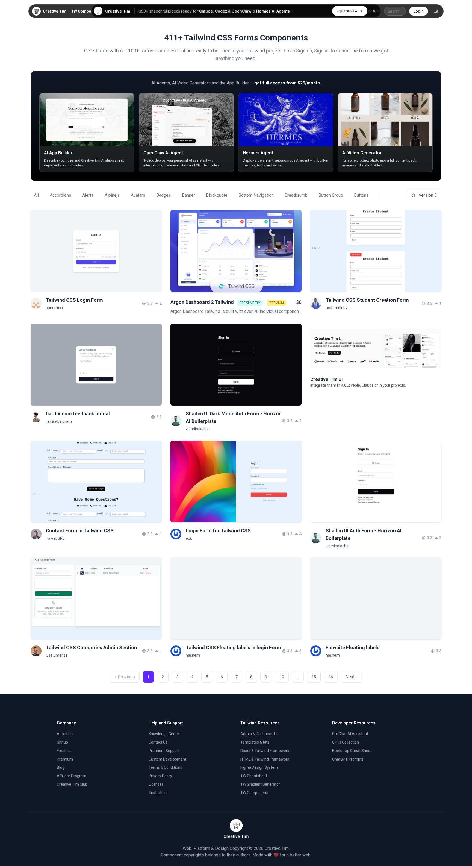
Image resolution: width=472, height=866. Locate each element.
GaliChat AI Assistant (350, 734)
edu (189, 538)
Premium (65, 759)
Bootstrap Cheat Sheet (352, 750)
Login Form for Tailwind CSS (218, 530)
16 (331, 677)
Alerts (88, 195)
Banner (188, 195)
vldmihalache (197, 429)
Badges (163, 195)
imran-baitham (59, 421)
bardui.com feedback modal (78, 413)
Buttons (361, 195)
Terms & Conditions (165, 767)
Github (62, 742)
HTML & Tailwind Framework (264, 759)
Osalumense (57, 655)
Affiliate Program (71, 776)
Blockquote (217, 195)
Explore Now (347, 10)
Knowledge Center (164, 734)
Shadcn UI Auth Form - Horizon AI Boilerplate (364, 534)
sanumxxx (55, 308)
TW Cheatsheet (253, 776)
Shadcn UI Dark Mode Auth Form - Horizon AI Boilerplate (234, 417)
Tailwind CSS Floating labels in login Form (233, 647)
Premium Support (164, 750)
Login (419, 11)
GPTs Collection (345, 742)
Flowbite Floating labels (352, 647)
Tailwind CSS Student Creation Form (367, 300)
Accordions (60, 195)
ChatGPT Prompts (348, 759)
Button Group (330, 195)
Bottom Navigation (256, 195)
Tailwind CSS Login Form (74, 300)
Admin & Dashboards (258, 734)
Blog (60, 767)
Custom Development (167, 759)
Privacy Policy (160, 776)
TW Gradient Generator (260, 784)
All (36, 195)
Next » (352, 676)
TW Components (86, 11)
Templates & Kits (254, 742)
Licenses (156, 784)
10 (282, 677)
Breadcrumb (296, 195)
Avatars (138, 195)
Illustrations (159, 793)
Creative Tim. (277, 848)
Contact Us (158, 742)
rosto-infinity (336, 308)
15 (314, 677)
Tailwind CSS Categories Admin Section (91, 647)
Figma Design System (259, 767)
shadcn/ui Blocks (164, 11)
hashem (193, 655)
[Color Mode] (435, 11)
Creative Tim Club (72, 784)
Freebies (64, 750)
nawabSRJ (55, 538)
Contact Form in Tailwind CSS (80, 530)
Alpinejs (112, 195)
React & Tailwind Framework (264, 750)
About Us (65, 734)
